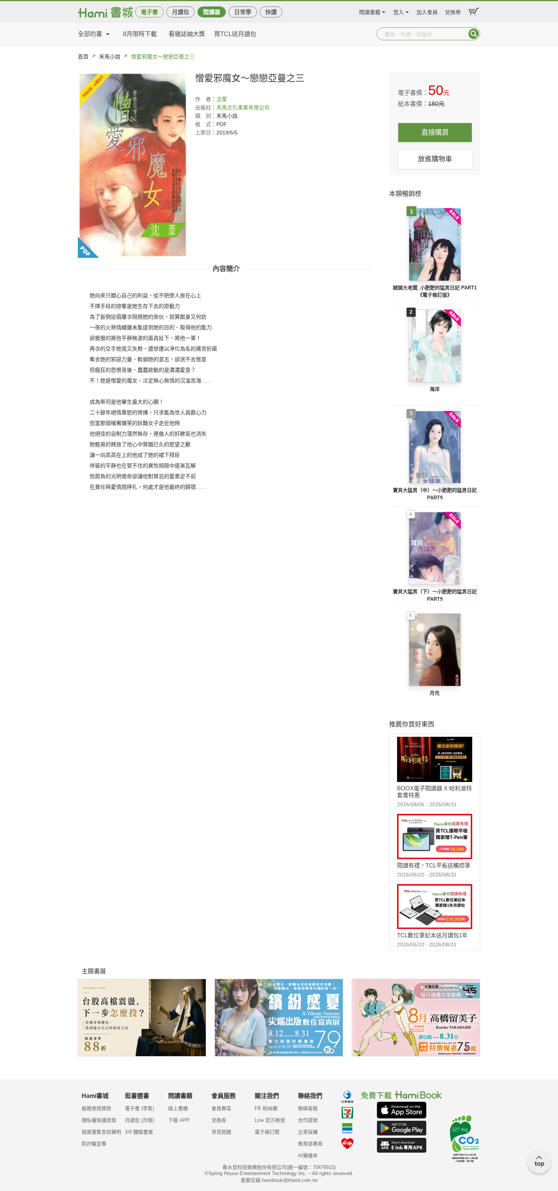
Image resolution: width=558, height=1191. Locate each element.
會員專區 (221, 1108)
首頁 (83, 57)
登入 (398, 11)
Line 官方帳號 (270, 1120)
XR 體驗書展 (139, 1132)
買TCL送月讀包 (235, 34)
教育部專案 (310, 1144)
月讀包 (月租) (139, 1120)
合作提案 (308, 1120)
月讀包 (180, 12)
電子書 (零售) (139, 1108)
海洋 (435, 389)
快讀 (271, 12)
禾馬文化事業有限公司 (243, 107)
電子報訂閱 (267, 1132)
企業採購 (308, 1132)
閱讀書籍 (369, 11)
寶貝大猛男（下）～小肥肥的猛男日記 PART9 (435, 595)
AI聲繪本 (308, 1155)
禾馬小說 (109, 57)
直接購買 (435, 132)
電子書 (149, 12)
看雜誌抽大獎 (187, 34)
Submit (474, 34)
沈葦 (221, 99)
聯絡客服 (308, 1108)
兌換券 (453, 11)
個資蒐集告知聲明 (101, 1132)
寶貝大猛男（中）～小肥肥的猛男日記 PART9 (435, 494)
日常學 (242, 12)
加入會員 (427, 11)
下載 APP (179, 1120)
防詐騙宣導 (94, 1144)
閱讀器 (211, 12)
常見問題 (221, 1132)
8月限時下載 (140, 34)
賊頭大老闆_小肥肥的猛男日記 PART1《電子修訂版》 (435, 291)
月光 (435, 693)
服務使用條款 (96, 1108)
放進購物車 (435, 159)
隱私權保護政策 (99, 1120)
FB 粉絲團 (266, 1108)
